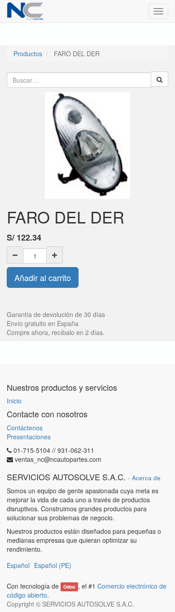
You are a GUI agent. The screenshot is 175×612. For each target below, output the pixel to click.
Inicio (14, 400)
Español (18, 565)
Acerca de (146, 478)
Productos (27, 53)
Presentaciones (29, 436)
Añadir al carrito (42, 277)
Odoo (69, 586)
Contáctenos (25, 427)
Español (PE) (52, 565)
